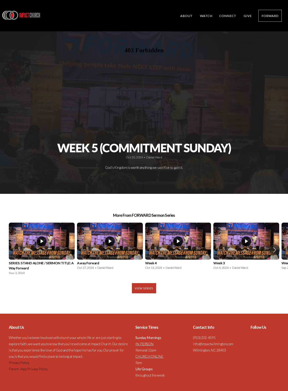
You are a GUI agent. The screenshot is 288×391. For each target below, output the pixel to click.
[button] (274, 250)
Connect (228, 16)
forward (270, 16)
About (186, 16)
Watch (206, 16)
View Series (144, 288)
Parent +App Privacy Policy (28, 369)
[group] (42, 250)
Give (248, 16)
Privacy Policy (19, 363)
